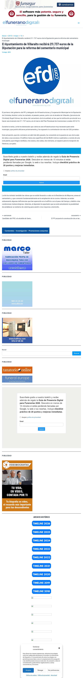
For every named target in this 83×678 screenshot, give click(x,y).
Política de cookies (31, 675)
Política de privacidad (44, 675)
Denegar (40, 670)
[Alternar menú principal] (78, 23)
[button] (59, 648)
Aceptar (28, 670)
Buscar (4, 350)
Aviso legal (54, 675)
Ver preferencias (53, 670)
